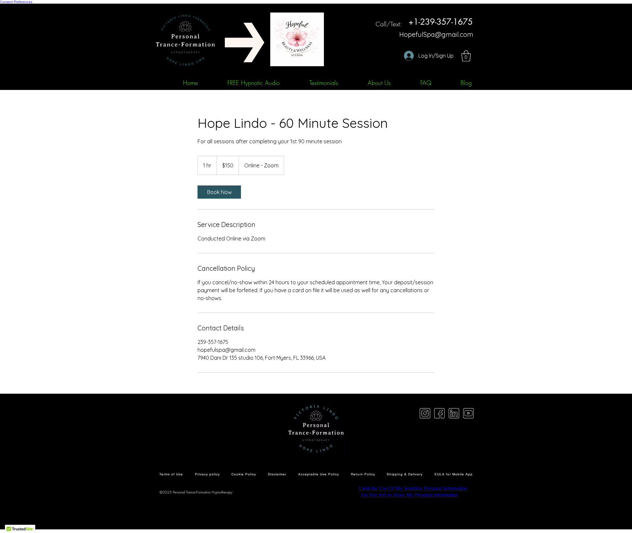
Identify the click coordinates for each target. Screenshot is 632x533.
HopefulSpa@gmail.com (436, 34)
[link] (219, 192)
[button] (466, 55)
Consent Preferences (16, 2)
